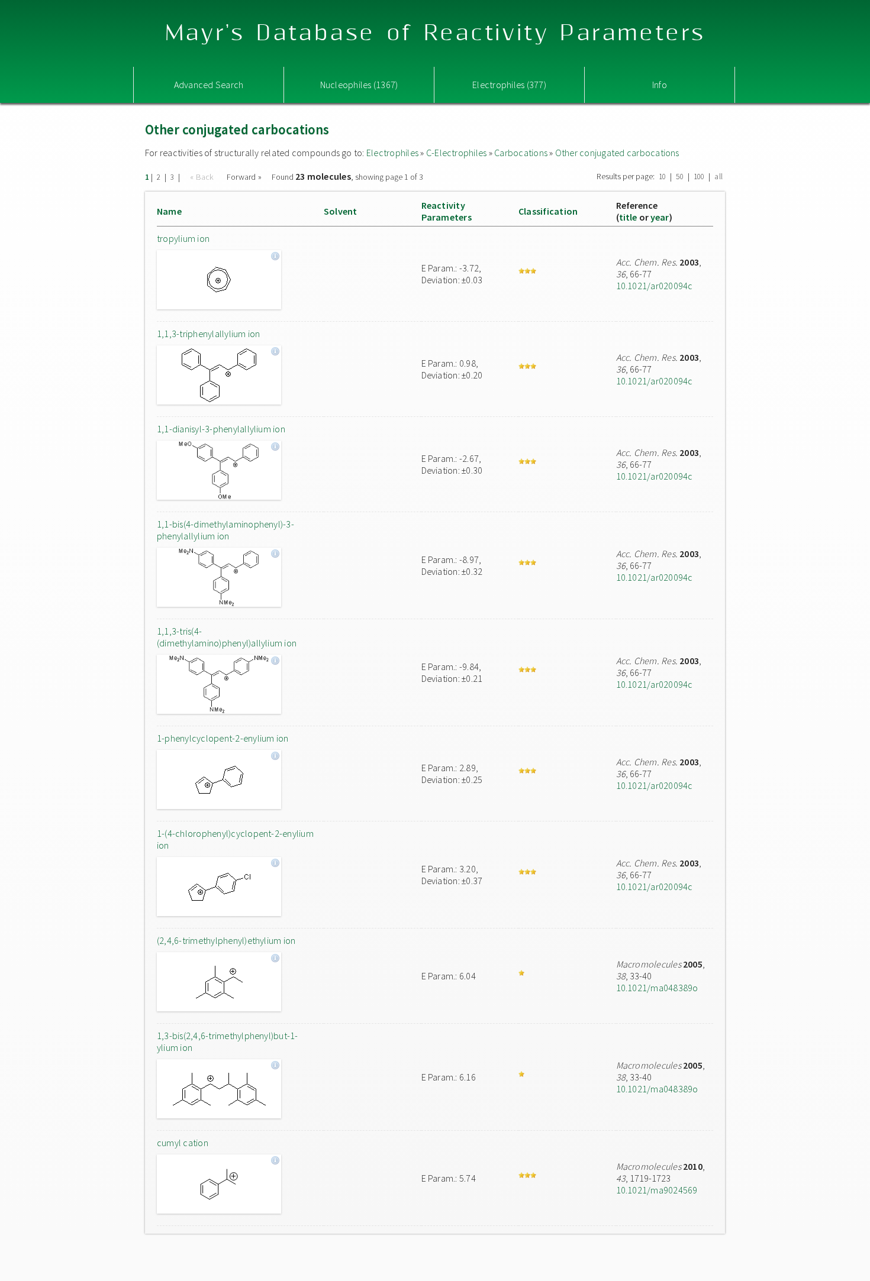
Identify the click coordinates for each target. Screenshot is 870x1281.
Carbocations (520, 152)
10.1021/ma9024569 (657, 1190)
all (718, 177)
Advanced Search (209, 84)
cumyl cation (182, 1143)
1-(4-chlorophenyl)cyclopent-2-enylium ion (235, 839)
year (659, 217)
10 (662, 177)
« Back (203, 177)
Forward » (244, 177)
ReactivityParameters (446, 211)
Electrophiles (392, 152)
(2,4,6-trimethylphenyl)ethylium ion (226, 940)
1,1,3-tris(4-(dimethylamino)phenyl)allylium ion (227, 637)
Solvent (340, 211)
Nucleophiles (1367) (359, 84)
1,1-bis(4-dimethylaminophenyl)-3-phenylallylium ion (225, 530)
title (628, 217)
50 (679, 177)
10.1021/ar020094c (654, 286)
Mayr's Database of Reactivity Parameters (435, 33)
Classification (548, 211)
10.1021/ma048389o (657, 988)
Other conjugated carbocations (617, 152)
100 (699, 177)
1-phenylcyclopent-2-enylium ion (222, 738)
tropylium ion (183, 238)
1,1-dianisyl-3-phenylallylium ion (221, 429)
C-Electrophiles (456, 152)
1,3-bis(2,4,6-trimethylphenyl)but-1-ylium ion (227, 1041)
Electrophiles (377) (509, 84)
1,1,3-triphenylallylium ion (208, 333)
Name (169, 211)
